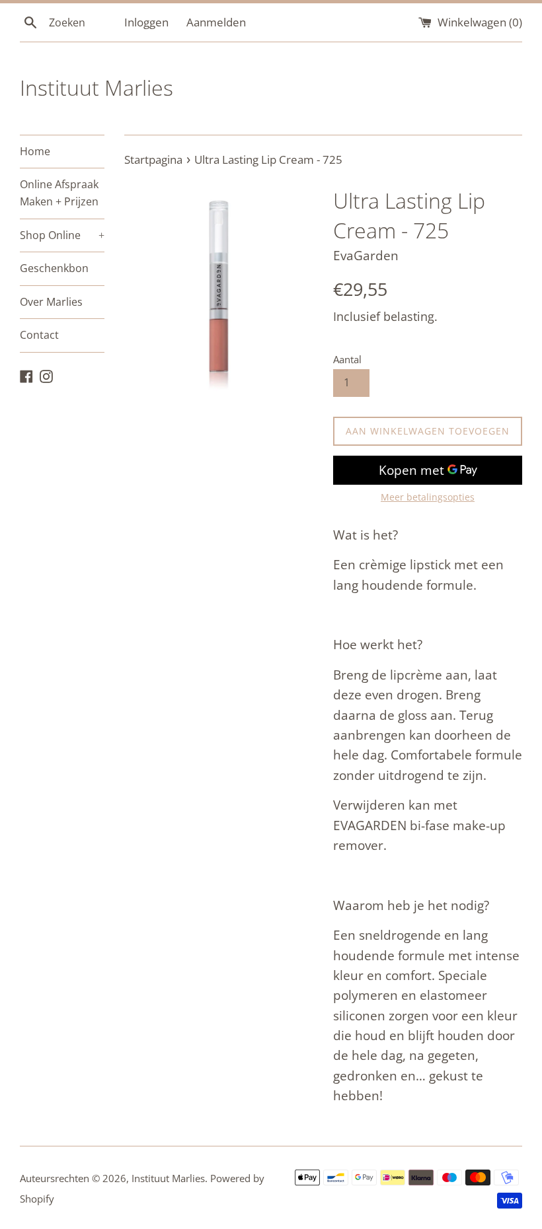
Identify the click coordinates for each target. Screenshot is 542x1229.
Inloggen (146, 22)
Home (35, 151)
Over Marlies (51, 302)
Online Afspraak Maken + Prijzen (59, 193)
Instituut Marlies (96, 87)
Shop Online (62, 235)
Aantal (347, 359)
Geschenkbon (54, 268)
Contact (39, 335)
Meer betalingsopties (428, 497)
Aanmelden (216, 22)
